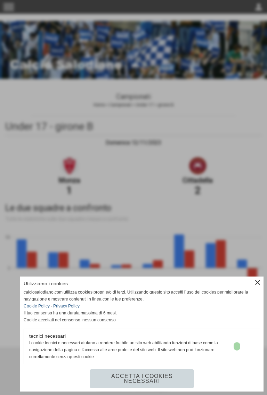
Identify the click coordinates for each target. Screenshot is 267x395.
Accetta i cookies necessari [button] (142, 378)
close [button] (257, 282)
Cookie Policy (37, 306)
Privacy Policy (66, 306)
